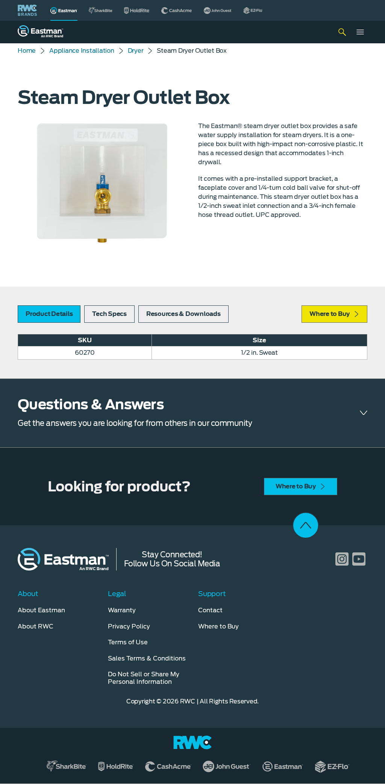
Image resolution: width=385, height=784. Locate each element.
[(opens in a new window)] (101, 10)
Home (27, 50)
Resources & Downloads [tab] (183, 313)
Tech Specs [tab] (109, 313)
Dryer (136, 50)
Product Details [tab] (49, 313)
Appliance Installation (81, 50)
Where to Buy (329, 313)
